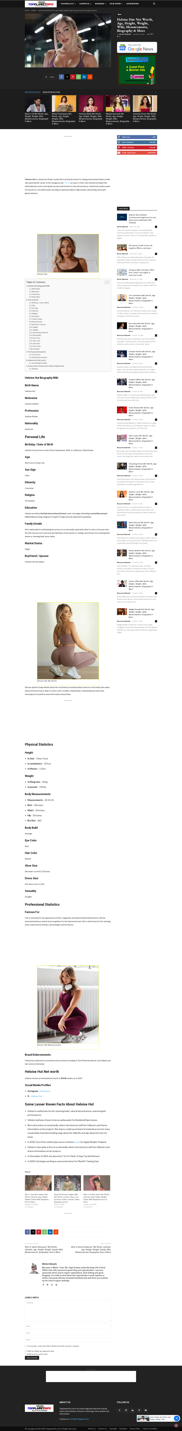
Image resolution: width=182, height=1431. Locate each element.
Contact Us (102, 1429)
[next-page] (156, 92)
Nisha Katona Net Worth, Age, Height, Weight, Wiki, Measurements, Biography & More (141, 526)
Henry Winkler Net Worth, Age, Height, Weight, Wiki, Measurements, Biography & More (142, 554)
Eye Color (36, 338)
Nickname (35, 292)
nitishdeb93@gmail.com (79, 1419)
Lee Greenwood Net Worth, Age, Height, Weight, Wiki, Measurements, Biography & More (142, 299)
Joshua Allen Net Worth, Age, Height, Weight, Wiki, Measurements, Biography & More (141, 585)
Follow (152, 142)
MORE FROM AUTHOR (51, 92)
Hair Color (36, 341)
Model (34, 10)
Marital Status (37, 322)
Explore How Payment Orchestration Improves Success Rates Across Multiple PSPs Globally (142, 218)
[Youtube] (145, 1410)
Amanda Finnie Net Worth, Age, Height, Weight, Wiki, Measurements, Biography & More (144, 117)
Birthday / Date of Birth (40, 303)
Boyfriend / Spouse (39, 324)
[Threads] (57, 1284)
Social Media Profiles (39, 363)
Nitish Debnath (125, 34)
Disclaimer (123, 1429)
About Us (92, 1429)
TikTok (67, 183)
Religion (35, 314)
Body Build (37, 335)
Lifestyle (84, 3)
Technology (67, 3)
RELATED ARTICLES (32, 92)
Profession (36, 294)
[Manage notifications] (176, 1426)
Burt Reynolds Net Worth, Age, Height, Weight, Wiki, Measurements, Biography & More (142, 327)
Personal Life (33, 300)
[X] (67, 76)
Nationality (36, 297)
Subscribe (151, 153)
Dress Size (36, 346)
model (77, 1142)
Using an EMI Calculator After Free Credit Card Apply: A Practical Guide (141, 272)
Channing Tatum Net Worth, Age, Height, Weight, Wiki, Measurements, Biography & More (143, 467)
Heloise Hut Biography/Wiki (39, 286)
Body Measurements (40, 333)
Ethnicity (35, 311)
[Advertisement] (68, 156)
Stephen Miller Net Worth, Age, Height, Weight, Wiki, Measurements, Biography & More (142, 383)
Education (35, 316)
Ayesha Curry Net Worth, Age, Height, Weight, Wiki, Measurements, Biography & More (141, 496)
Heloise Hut (36, 1096)
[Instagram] (126, 1410)
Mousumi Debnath (123, 307)
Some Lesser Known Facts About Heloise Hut (46, 366)
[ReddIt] (89, 76)
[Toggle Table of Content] (105, 282)
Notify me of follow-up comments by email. (40, 1351)
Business (99, 3)
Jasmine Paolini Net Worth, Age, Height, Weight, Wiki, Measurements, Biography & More (142, 355)
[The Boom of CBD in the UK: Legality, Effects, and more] (122, 247)
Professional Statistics (37, 352)
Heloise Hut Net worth (37, 360)
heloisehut (45, 1091)
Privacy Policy (135, 1429)
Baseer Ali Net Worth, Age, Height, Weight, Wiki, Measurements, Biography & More (36, 117)
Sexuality (36, 349)
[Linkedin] (84, 76)
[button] (154, 4)
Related (35, 369)
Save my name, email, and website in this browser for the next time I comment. (53, 1346)
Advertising (132, 3)
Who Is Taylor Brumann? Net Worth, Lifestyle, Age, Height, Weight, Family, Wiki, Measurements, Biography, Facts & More (44, 1250)
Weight (35, 330)
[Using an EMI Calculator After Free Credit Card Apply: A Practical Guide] (122, 272)
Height (35, 327)
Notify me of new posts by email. (37, 1354)
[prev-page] (152, 92)
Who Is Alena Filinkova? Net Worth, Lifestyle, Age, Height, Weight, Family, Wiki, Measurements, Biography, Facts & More (91, 1250)
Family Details (37, 319)
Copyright (113, 1429)
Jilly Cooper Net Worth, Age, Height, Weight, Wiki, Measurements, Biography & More (141, 439)
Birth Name (36, 289)
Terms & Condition (150, 1429)
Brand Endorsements (39, 357)
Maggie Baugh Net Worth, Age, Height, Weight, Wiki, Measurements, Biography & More (142, 613)
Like (154, 137)
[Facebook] (61, 76)
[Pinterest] (72, 76)
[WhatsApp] (78, 76)
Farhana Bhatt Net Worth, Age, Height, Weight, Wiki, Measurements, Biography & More (90, 117)
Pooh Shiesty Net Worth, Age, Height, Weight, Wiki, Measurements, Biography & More (141, 411)
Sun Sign (35, 308)
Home (27, 10)
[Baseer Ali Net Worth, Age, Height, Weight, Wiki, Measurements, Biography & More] (37, 103)
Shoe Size (36, 343)
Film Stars (115, 3)
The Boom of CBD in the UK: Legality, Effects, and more (141, 247)
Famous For (36, 355)
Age (33, 305)
